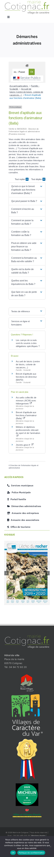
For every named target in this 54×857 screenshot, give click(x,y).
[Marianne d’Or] (27, 739)
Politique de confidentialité (31, 853)
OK (13, 853)
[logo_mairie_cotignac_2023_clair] (27, 635)
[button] (27, 189)
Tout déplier (36, 179)
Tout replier (20, 179)
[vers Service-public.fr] (27, 78)
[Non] (50, 846)
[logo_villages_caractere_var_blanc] (27, 695)
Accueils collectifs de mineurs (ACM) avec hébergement (26, 400)
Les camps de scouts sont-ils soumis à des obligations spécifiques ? (28, 343)
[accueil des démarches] (27, 65)
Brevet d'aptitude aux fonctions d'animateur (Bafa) (26, 415)
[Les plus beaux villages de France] (27, 675)
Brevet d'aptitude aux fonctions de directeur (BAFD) (26, 377)
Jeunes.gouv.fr (23, 445)
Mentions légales (38, 835)
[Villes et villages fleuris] (27, 810)
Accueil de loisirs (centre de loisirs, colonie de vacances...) (26, 92)
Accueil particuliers (19, 86)
